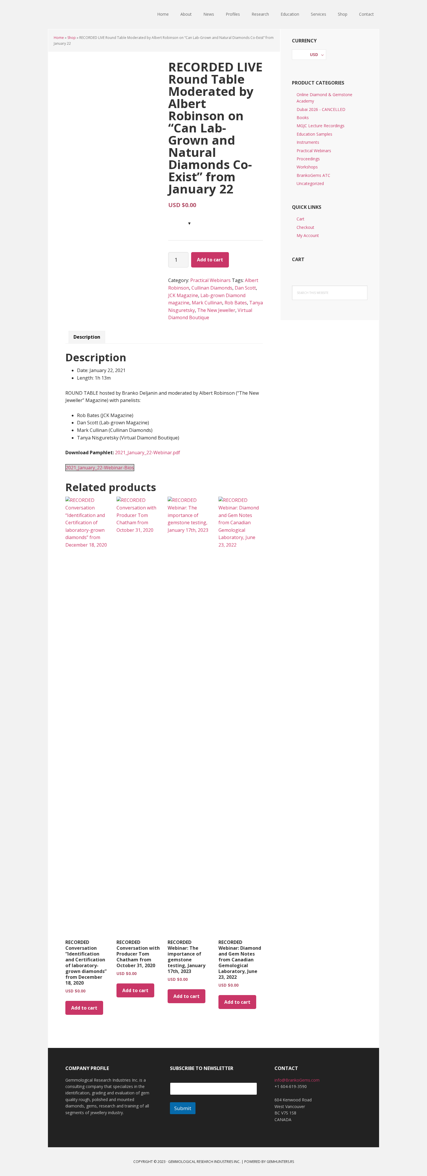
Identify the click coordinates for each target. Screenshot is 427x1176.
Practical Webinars (210, 280)
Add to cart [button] (84, 1008)
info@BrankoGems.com (297, 1080)
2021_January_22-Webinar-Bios (100, 467)
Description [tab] (86, 337)
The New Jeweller (216, 310)
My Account (308, 235)
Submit (182, 1108)
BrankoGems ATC (313, 175)
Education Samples (314, 134)
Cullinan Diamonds (211, 288)
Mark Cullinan (207, 302)
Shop (71, 37)
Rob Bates (236, 302)
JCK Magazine (183, 295)
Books (303, 117)
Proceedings (308, 158)
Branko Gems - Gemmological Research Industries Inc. (85, 14)
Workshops (307, 167)
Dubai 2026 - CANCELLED (321, 109)
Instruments (308, 142)
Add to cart (210, 259)
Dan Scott (245, 288)
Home (59, 37)
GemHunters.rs (280, 1161)
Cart (300, 219)
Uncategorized (310, 183)
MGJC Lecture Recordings (321, 125)
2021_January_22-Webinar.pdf (147, 452)
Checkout (305, 227)
